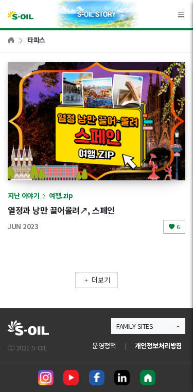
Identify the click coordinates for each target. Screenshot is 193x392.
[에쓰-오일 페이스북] (96, 377)
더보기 (101, 280)
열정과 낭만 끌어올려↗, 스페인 (61, 210)
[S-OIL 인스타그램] (46, 377)
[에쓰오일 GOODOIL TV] (71, 377)
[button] (148, 326)
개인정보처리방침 (158, 345)
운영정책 (104, 345)
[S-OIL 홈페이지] (147, 377)
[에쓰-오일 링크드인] (122, 377)
